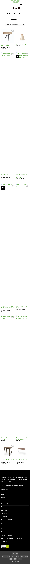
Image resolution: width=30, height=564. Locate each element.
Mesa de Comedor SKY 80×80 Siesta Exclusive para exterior (21, 176)
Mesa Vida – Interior (21, 44)
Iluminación (4, 516)
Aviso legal (4, 529)
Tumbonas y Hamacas (7, 507)
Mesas (3, 498)
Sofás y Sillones (5, 504)
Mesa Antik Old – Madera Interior (7, 460)
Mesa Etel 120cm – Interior (6, 438)
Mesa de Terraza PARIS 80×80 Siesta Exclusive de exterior (7, 308)
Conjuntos (4, 510)
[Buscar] (10, 7)
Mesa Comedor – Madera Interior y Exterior (22, 438)
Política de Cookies (6, 535)
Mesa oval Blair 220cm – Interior (22, 307)
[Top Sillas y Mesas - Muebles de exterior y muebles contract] (15, 3)
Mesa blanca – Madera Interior (21, 460)
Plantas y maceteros (7, 519)
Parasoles (4, 513)
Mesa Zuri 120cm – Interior (6, 175)
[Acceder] (16, 8)
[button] (2, 3)
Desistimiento (5, 541)
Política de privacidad (7, 532)
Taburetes (4, 501)
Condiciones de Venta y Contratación (11, 538)
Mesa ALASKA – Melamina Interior (5, 45)
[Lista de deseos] (13, 8)
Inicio (6, 16)
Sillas (2, 494)
